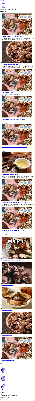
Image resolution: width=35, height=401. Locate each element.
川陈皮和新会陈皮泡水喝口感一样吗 (10, 64)
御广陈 (3, 378)
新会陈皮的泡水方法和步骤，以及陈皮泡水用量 (13, 174)
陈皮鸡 (3, 386)
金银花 (3, 370)
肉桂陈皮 (3, 384)
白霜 (2, 367)
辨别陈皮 (3, 368)
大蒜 (2, 366)
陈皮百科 (3, 6)
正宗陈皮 (3, 377)
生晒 (2, 389)
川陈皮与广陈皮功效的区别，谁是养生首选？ (12, 36)
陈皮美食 (3, 7)
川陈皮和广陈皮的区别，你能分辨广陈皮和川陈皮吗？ (14, 202)
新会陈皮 (3, 3)
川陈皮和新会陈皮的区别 (7, 92)
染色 (2, 375)
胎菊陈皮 (3, 376)
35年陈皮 (3, 379)
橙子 (2, 387)
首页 (2, 2)
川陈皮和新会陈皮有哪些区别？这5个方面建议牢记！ (14, 119)
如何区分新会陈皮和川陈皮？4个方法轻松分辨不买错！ (14, 147)
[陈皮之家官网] (2, 0)
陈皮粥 (3, 371)
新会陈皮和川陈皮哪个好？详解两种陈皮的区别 (13, 230)
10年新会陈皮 (4, 385)
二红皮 (3, 372)
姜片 (2, 381)
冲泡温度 (3, 380)
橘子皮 (3, 388)
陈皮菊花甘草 (4, 383)
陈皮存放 (3, 369)
